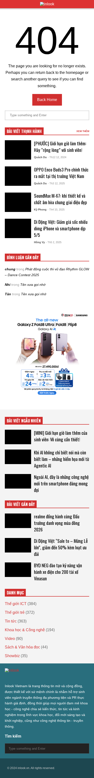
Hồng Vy (39, 242)
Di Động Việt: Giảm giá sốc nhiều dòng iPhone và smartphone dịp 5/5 (60, 228)
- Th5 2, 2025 (53, 242)
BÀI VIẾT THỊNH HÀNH (24, 131)
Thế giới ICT (16, 604)
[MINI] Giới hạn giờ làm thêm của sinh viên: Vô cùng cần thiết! (60, 436)
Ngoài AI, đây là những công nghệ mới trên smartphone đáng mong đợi (61, 483)
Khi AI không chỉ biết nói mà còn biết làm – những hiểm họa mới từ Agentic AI (61, 459)
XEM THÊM (82, 131)
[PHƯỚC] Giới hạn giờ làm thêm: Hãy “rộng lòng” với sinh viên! (60, 146)
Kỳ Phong (40, 209)
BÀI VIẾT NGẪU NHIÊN (24, 421)
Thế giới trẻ (15, 612)
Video (10, 639)
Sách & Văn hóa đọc (22, 647)
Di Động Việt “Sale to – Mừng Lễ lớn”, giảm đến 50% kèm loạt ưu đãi (61, 547)
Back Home (47, 100)
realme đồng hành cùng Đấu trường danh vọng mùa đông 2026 (57, 523)
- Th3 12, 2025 (56, 183)
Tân (8, 294)
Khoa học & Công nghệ (25, 630)
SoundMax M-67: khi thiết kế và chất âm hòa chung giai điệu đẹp (60, 198)
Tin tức (11, 621)
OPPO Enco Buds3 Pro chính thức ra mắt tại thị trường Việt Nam (61, 172)
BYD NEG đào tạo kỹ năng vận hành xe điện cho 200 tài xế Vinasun (58, 572)
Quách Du (40, 157)
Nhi (7, 285)
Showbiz (12, 656)
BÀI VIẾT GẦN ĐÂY (21, 504)
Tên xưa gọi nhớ (32, 285)
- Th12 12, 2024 (57, 157)
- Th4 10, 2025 (56, 209)
